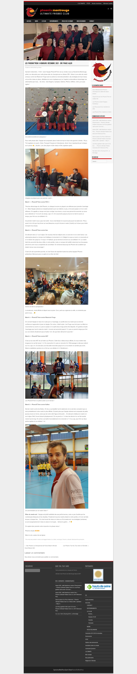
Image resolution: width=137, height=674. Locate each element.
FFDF (88, 3)
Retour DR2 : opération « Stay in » (101, 140)
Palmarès (90, 623)
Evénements (88, 636)
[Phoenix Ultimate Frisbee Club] (47, 12)
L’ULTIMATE (81, 3)
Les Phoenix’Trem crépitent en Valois (102, 112)
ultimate (69, 539)
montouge (59, 539)
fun (52, 539)
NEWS (36, 21)
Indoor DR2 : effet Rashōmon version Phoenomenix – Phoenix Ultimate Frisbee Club (102, 122)
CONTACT (91, 21)
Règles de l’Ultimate (67, 21)
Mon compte (88, 654)
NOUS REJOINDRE (81, 21)
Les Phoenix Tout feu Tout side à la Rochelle (76, 545)
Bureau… (90, 614)
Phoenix (64, 539)
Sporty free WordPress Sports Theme (62, 670)
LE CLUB (44, 21)
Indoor (39, 539)
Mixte (54, 539)
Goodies (90, 620)
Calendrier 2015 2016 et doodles (93, 633)
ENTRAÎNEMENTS (54, 21)
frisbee (49, 539)
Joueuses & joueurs (90, 648)
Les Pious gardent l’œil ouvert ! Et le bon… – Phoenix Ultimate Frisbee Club (102, 145)
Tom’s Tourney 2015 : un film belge (69, 614)
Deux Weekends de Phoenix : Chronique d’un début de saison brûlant (101, 91)
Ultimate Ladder (108, 3)
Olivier (39, 67)
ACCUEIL (29, 21)
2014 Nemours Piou (100, 133)
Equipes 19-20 (92, 617)
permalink (81, 539)
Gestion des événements (91, 642)
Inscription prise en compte (92, 645)
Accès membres (96, 3)
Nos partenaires (89, 657)
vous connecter (36, 557)
